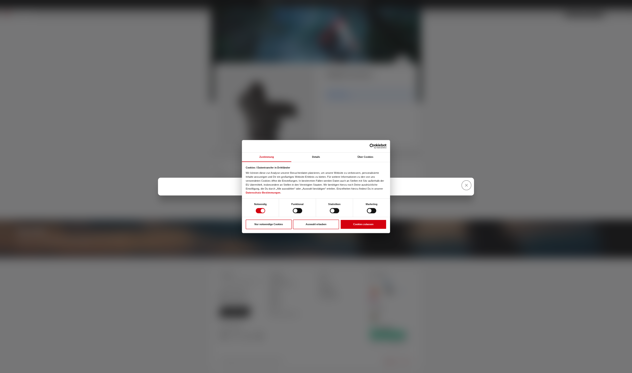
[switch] (297, 210)
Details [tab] (316, 156)
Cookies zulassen (363, 224)
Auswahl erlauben (316, 224)
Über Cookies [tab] (365, 156)
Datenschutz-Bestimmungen (263, 192)
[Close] (466, 185)
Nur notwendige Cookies (268, 224)
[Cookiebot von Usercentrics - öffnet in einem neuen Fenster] (372, 146)
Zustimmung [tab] (266, 156)
